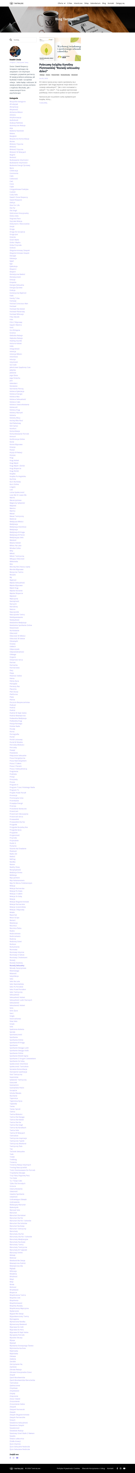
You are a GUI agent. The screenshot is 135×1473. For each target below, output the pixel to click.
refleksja (13, 875)
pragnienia (14, 771)
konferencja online (17, 439)
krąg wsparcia (15, 468)
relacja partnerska (17, 888)
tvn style (13, 1178)
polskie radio (15, 726)
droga (12, 229)
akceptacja (14, 107)
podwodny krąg (16, 721)
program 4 (14, 785)
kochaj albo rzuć (16, 420)
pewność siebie (55, 75)
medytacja (14, 524)
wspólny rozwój (16, 1306)
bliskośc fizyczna (16, 144)
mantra (12, 508)
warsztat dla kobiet (18, 1215)
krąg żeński (14, 471)
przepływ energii (16, 803)
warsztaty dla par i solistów (21, 1236)
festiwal (13, 306)
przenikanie (14, 801)
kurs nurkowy (15, 482)
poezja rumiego (16, 723)
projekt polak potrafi (18, 793)
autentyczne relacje (17, 125)
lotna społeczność (17, 492)
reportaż (13, 915)
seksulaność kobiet (17, 1005)
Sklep (86, 3)
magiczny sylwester (17, 503)
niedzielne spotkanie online (21, 625)
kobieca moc (15, 396)
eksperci (13, 269)
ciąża (12, 186)
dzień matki (14, 240)
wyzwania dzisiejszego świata (21, 1346)
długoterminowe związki (19, 253)
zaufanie (13, 1367)
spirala (12, 1032)
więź (11, 1282)
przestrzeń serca (16, 816)
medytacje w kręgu (17, 532)
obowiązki (14, 641)
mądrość (13, 580)
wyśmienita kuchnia (18, 1348)
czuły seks (14, 194)
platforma (14, 694)
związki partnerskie (17, 1417)
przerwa (13, 806)
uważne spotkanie (17, 1194)
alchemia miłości (16, 112)
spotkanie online (16, 1053)
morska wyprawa (16, 569)
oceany (12, 644)
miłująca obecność (17, 559)
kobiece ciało (15, 402)
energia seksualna (17, 285)
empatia (13, 282)
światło (12, 1436)
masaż (12, 513)
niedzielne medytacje (18, 622)
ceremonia (14, 173)
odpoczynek (14, 649)
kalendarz (13, 383)
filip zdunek (14, 317)
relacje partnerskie (17, 904)
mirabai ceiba (15, 548)
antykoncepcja (15, 117)
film (11, 319)
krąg (11, 458)
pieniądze (13, 684)
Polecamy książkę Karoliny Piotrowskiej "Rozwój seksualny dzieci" (59, 68)
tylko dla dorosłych (17, 1183)
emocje (12, 280)
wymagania (14, 1319)
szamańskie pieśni (17, 1088)
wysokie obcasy (16, 1337)
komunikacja (15, 431)
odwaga (13, 654)
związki (13, 1412)
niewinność (14, 628)
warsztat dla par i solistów (20, 1221)
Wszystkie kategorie (18, 101)
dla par (12, 208)
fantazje (13, 301)
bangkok (13, 136)
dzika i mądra (15, 242)
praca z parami (16, 766)
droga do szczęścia (17, 232)
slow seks (13, 1021)
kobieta (13, 415)
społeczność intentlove (19, 1064)
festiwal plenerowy (17, 311)
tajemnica (14, 1098)
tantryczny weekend (18, 1143)
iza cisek (13, 365)
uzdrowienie (15, 1202)
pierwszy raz (15, 686)
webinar (13, 1258)
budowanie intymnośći (19, 163)
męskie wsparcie (16, 593)
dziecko (13, 237)
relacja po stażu (16, 891)
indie (12, 346)
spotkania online (16, 1040)
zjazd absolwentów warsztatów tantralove (22, 1381)
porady (12, 729)
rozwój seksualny (65, 75)
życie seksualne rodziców (20, 1446)
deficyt (12, 202)
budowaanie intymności (19, 160)
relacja (12, 886)
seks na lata (15, 981)
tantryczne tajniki (17, 1141)
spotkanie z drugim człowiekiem (23, 1058)
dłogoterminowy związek (20, 250)
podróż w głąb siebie (18, 713)
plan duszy (14, 692)
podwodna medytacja (18, 718)
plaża (12, 697)
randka (12, 862)
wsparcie (13, 1292)
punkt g (13, 843)
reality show (15, 867)
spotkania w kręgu (17, 1042)
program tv (14, 790)
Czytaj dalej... (43, 103)
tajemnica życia (16, 1101)
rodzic (12, 931)
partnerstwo (15, 668)
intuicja (13, 359)
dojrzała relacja (16, 221)
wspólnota (14, 1300)
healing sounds (16, 341)
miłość (12, 553)
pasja (12, 673)
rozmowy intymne (17, 952)
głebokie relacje (16, 335)
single (12, 1016)
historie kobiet (16, 343)
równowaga (14, 971)
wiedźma (13, 1274)
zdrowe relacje (16, 1369)
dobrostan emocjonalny (19, 213)
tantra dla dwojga (17, 1117)
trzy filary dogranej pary (20, 1175)
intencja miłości (16, 354)
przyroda (13, 838)
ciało (12, 176)
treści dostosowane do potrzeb (22, 1170)
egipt (12, 261)
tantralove (14, 1135)
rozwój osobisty (16, 963)
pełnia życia (14, 681)
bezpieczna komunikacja (19, 139)
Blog (104, 3)
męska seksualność (17, 583)
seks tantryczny (16, 992)
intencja (13, 351)
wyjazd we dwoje (17, 1314)
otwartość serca (16, 660)
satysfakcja (14, 976)
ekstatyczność (15, 277)
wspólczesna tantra (18, 1295)
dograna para (15, 218)
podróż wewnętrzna (18, 715)
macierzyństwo (15, 500)
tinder (12, 1157)
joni (11, 380)
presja (12, 777)
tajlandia (13, 1104)
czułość (13, 192)
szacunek (13, 1082)
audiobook (14, 120)
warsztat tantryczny (18, 1229)
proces (12, 782)
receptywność (15, 870)
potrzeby (13, 747)
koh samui (14, 426)
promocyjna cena (16, 798)
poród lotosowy (16, 739)
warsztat (13, 1213)
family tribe (15, 298)
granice (48, 75)
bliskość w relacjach (18, 152)
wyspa (12, 1340)
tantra (12, 1111)
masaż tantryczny (17, 516)
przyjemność (15, 835)
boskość (13, 157)
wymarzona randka (17, 1322)
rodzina (13, 939)
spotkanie (14, 1045)
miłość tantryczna (17, 556)
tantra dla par (15, 1122)
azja (11, 128)
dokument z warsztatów (19, 224)
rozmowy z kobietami (18, 957)
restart (13, 920)
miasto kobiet (15, 543)
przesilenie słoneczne (18, 809)
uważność (14, 1197)
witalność (13, 1276)
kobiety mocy (15, 418)
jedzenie (13, 373)
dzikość (13, 248)
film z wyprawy (16, 322)
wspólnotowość (16, 1303)
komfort (13, 428)
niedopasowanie (16, 617)
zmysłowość (14, 1391)
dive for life (15, 205)
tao (11, 1149)
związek (13, 1407)
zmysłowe (14, 1388)
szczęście (13, 1090)
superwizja (14, 1077)
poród (12, 737)
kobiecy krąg (15, 410)
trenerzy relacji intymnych (20, 1165)
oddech (13, 646)
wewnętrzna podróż (18, 1263)
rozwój (12, 960)
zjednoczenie (15, 1385)
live (11, 490)
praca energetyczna (17, 758)
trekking (13, 1159)
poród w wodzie (16, 742)
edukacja (42, 75)
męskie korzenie (16, 590)
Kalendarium (95, 3)
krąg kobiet (14, 460)
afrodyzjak (14, 104)
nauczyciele (14, 612)
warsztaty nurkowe (17, 1242)
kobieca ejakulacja (17, 391)
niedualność (14, 620)
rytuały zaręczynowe (18, 968)
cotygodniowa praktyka (19, 189)
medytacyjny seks (17, 537)
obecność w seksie (17, 638)
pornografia (14, 734)
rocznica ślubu (15, 928)
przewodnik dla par (17, 822)
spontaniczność (16, 1034)
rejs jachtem (15, 878)
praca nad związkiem (18, 761)
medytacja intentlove (18, 527)
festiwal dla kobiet (17, 309)
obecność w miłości (17, 636)
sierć (12, 1013)
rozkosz (13, 944)
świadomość (14, 1428)
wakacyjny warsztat (18, 1205)
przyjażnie (14, 832)
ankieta (13, 115)
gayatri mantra (16, 325)
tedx (12, 1154)
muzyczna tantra (16, 572)
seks (11, 979)
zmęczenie (14, 1396)
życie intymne (15, 1444)
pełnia (12, 678)
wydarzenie (14, 1311)
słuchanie (13, 1096)
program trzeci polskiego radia (22, 787)
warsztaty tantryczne (18, 1247)
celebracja (14, 170)
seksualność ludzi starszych (21, 1000)
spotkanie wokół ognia (19, 1056)
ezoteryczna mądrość (18, 293)
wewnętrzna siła (16, 1266)
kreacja (12, 447)
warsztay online (16, 1252)
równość (13, 973)
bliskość (13, 147)
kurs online (14, 484)
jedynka (13, 370)
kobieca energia (16, 394)
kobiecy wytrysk (16, 412)
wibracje (13, 1271)
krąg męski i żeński (17, 466)
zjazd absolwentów (17, 1377)
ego (11, 264)
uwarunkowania (16, 1189)
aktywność (14, 109)
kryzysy (13, 455)
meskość (13, 540)
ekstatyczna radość (17, 274)
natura (12, 609)
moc (11, 564)
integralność (15, 349)
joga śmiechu (15, 378)
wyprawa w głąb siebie (19, 1332)
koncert (13, 436)
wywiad (13, 1343)
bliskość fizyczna (16, 149)
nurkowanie (14, 630)
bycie (12, 168)
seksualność (14, 995)
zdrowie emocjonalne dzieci (21, 1372)
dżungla (13, 256)
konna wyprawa (16, 444)
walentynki (14, 1207)
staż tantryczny (16, 1074)
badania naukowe (17, 131)
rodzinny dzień (16, 941)
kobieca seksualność (18, 399)
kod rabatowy (15, 423)
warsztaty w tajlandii (18, 1250)
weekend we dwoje (17, 1260)
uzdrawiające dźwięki (18, 1199)
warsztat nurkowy (17, 1226)
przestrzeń (14, 811)
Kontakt (111, 3)
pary (11, 670)
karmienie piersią (16, 389)
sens (11, 1008)
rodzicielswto (15, 936)
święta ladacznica (17, 1438)
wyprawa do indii (17, 1327)
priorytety (14, 779)
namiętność (14, 601)
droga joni (14, 234)
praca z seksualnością (18, 769)
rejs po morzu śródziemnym (21, 883)
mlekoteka (14, 561)
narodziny (14, 606)
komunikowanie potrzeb (19, 434)
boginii (12, 155)
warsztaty (14, 1231)
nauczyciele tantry (17, 614)
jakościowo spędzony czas (20, 367)
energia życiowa (16, 287)
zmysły (12, 1393)
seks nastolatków (17, 984)
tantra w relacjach (17, 1133)
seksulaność (74, 75)
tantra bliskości (16, 1114)
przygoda (13, 824)
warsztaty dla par (17, 1234)
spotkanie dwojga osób (19, 1050)
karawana (13, 386)
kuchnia (13, 479)
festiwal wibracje (17, 314)
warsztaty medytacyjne (19, 1239)
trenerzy (13, 1162)
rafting (12, 859)
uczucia (13, 1186)
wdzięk (12, 1255)
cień (11, 181)
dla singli (13, 210)
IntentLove (78, 3)
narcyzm (13, 604)
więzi (12, 1279)
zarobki (13, 1361)
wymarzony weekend (18, 1324)
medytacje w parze (17, 535)
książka (12, 474)
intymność (14, 362)
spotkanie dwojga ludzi (19, 1048)
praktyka (13, 774)
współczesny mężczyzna (19, 1308)
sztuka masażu (15, 1093)
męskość (13, 596)
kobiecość (14, 407)
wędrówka (14, 1353)
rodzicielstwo (15, 933)
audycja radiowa (16, 123)
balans (12, 133)
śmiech (12, 1420)
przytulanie (14, 840)
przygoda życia (15, 830)
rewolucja (14, 923)
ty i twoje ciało (16, 1181)
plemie (12, 700)
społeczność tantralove (19, 1066)
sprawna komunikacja (18, 1069)
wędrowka (14, 1351)
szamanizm (14, 1085)
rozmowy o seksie (17, 955)
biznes (12, 141)
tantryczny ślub (16, 1146)
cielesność (14, 179)
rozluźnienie (14, 947)
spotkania (14, 1037)
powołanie (14, 753)
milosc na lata (15, 545)
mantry (12, 511)
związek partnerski (17, 1409)
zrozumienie (15, 1401)
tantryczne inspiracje (18, 1138)
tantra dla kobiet (17, 1120)
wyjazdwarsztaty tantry (19, 1316)
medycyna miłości (16, 521)
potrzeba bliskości (17, 745)
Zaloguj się (120, 3)
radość (12, 856)
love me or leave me (18, 495)
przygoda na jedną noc (19, 827)
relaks (12, 912)
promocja (13, 795)
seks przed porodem (18, 989)
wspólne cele (15, 1298)
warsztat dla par (16, 1218)
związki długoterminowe (19, 1415)
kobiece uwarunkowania (19, 404)
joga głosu (14, 375)
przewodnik (14, 819)
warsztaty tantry (17, 1244)
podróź (12, 707)
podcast (13, 705)
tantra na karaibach (18, 1127)
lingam (13, 487)
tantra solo (14, 1130)
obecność (13, 633)
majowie (13, 505)
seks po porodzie (16, 987)
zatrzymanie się (16, 1364)
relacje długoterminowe (19, 902)
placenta (13, 689)
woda (12, 1284)
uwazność (14, 1191)
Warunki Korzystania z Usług (93, 1468)
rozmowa (13, 949)
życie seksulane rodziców (20, 1449)
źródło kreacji (15, 1441)
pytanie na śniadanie (18, 848)
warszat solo (15, 1210)
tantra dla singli (16, 1125)
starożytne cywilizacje (18, 1072)
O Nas (69, 3)
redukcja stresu (16, 872)
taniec (12, 1106)
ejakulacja (13, 266)
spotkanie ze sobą (17, 1061)
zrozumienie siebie (17, 1404)
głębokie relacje (16, 338)
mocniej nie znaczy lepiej (20, 567)
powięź (12, 750)
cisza (12, 184)
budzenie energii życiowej (20, 165)
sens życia (14, 1011)
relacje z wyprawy (17, 910)
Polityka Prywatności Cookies (68, 1468)
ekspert (13, 272)
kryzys (12, 450)
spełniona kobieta (17, 1029)
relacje (12, 899)
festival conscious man (19, 303)
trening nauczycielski (18, 1167)
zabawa (13, 1356)
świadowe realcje (16, 1431)
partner (13, 662)
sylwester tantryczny (18, 1080)
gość (12, 327)
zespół (12, 1375)
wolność (13, 1287)
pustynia (13, 846)
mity (11, 551)
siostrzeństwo (15, 1019)
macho (12, 497)
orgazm (13, 657)
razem (12, 864)
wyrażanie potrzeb (17, 1335)
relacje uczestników (18, 907)
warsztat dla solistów (18, 1223)
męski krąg (14, 588)
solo (11, 1026)
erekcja (12, 290)
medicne (13, 519)
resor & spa (14, 917)
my (11, 577)
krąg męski (14, 463)
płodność (13, 851)
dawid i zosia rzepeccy (19, 197)
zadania (13, 1359)
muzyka (13, 575)
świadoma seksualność (19, 1423)
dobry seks (14, 216)
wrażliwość (14, 1290)
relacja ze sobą (16, 896)
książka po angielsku (18, 476)
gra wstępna (15, 330)
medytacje (14, 529)
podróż (12, 710)
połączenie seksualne (18, 755)
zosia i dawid (15, 1399)
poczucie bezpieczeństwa (20, 702)
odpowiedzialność (17, 652)
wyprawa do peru (17, 1330)
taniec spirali (15, 1109)
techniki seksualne (17, 1151)
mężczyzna (14, 599)
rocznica (13, 925)
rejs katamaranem (17, 880)
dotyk (12, 226)
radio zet (13, 854)
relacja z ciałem (16, 894)
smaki (12, 1024)
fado (12, 295)
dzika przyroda (15, 245)
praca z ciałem (15, 763)
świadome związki (17, 1425)
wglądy (12, 1268)
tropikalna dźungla (17, 1173)
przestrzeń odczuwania (19, 814)
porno (12, 731)
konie (12, 442)
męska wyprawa (16, 585)
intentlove (14, 357)
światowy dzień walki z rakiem (22, 1433)
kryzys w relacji (16, 452)
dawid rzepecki (16, 200)
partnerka (14, 665)
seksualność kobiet (17, 997)
